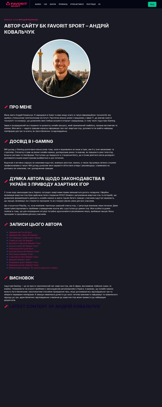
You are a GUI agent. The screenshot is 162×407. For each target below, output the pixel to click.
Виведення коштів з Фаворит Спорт (24, 265)
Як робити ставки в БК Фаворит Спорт (25, 243)
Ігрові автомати (77, 4)
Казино (38, 4)
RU (99, 4)
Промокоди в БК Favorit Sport (21, 249)
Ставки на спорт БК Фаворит (21, 240)
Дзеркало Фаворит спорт (19, 260)
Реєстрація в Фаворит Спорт (21, 254)
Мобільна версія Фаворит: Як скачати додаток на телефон (33, 268)
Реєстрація (91, 4)
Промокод (63, 4)
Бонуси (53, 4)
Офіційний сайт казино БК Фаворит (23, 235)
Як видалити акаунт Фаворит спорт (23, 262)
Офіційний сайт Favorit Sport (20, 232)
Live (45, 4)
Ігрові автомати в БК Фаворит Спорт (24, 251)
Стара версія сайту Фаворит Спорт (24, 257)
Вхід (152, 4)
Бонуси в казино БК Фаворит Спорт (23, 246)
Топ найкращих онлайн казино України (25, 238)
